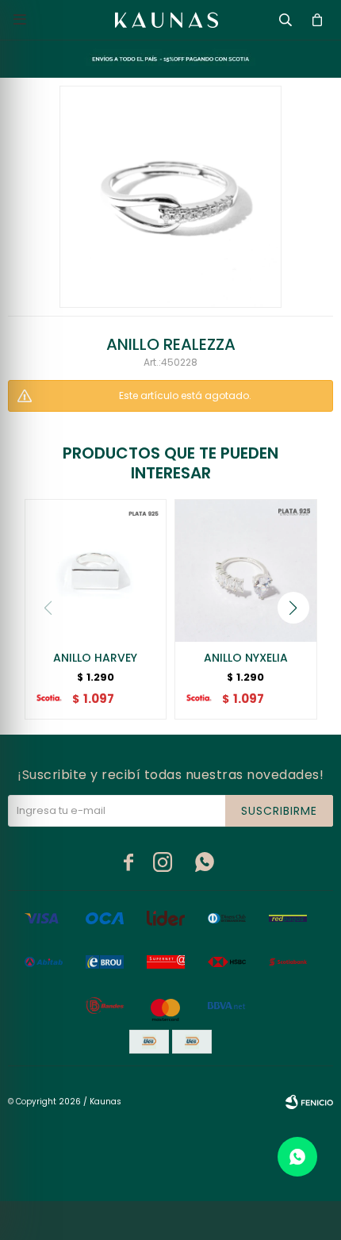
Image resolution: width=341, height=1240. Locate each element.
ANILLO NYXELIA (246, 658)
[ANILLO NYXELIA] (245, 570)
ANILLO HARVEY (95, 658)
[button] (293, 608)
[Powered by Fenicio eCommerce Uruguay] (309, 1102)
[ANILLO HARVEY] (96, 570)
